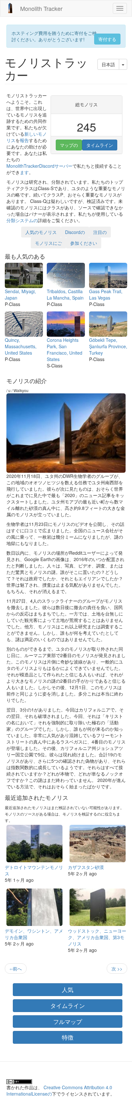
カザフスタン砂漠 (86, 867)
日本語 (108, 64)
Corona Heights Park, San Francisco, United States (64, 349)
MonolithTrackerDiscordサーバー (39, 166)
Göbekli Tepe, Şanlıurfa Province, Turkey (108, 346)
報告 (24, 140)
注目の (100, 232)
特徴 (67, 1037)
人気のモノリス (41, 232)
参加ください (83, 243)
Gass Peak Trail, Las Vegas (105, 294)
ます (24, 172)
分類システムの (22, 220)
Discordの (75, 232)
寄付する (107, 39)
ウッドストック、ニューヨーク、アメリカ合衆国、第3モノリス (97, 937)
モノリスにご (48, 243)
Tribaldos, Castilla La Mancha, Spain (65, 294)
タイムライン (99, 145)
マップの (69, 145)
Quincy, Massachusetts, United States (21, 346)
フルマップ (67, 1021)
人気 (67, 989)
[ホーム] (10, 8)
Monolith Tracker (41, 8)
